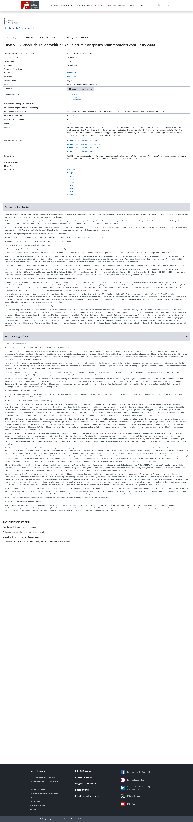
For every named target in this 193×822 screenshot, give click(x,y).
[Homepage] (4, 38)
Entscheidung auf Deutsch (82, 89)
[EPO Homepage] (30, 5)
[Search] (159, 5)
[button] (96, 207)
